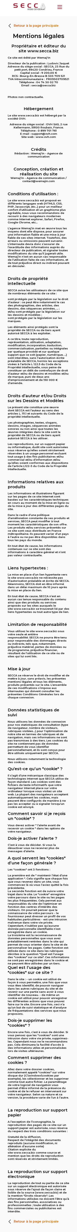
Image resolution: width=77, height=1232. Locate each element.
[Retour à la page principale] (33, 30)
